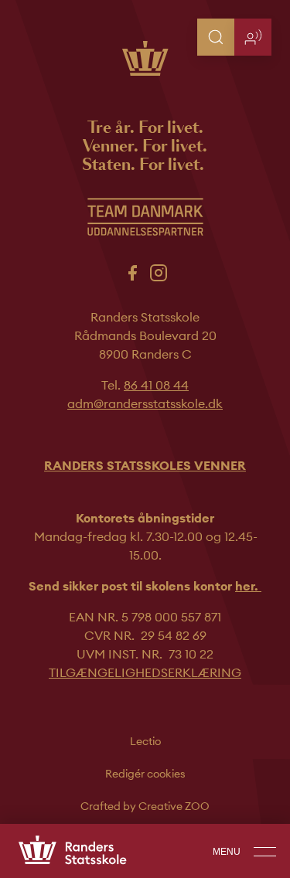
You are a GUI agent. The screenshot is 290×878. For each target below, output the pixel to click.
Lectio (145, 741)
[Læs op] (252, 37)
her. (248, 586)
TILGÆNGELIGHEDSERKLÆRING (145, 672)
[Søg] (215, 37)
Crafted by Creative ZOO (145, 806)
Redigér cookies (145, 774)
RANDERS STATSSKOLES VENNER (145, 465)
